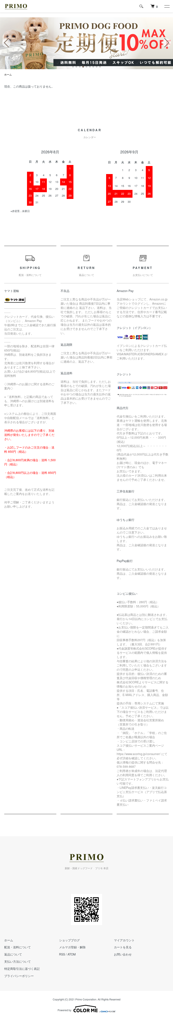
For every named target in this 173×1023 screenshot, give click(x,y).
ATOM (72, 954)
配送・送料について (17, 947)
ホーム (8, 74)
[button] (73, 67)
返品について (13, 954)
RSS (62, 954)
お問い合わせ (123, 954)
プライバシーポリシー (19, 976)
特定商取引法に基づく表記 (22, 968)
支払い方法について (17, 961)
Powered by (64, 1010)
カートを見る (123, 947)
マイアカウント (124, 940)
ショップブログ (69, 940)
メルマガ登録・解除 (72, 947)
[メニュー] (166, 6)
